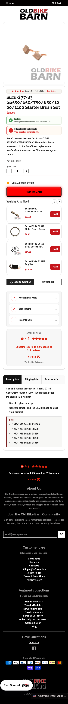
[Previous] (54, 201)
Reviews (34, 562)
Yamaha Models (33, 605)
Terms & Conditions (34, 576)
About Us (34, 565)
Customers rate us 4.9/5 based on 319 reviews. (34, 348)
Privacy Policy (34, 580)
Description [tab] (12, 379)
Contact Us (34, 558)
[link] (15, 214)
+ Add (55, 214)
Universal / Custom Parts (32, 619)
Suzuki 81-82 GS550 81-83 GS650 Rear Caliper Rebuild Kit (34, 245)
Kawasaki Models (32, 608)
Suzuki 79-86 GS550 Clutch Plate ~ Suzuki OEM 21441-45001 (35, 228)
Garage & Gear (33, 622)
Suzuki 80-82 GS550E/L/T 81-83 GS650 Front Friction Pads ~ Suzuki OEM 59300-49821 (34, 210)
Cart (58, 3)
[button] (16, 685)
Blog (34, 626)
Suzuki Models (33, 612)
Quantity (11, 167)
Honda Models (33, 601)
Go (61, 534)
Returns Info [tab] (51, 379)
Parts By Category (33, 615)
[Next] (59, 201)
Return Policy (34, 572)
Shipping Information (34, 569)
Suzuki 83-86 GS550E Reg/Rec (35, 263)
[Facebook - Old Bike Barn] (34, 648)
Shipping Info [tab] (32, 379)
